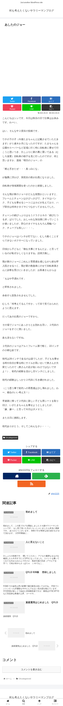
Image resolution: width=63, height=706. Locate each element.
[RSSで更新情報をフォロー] (31, 484)
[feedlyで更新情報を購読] (46, 476)
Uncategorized (11, 438)
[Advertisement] (31, 60)
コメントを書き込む (31, 669)
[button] (56, 418)
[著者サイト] (17, 476)
